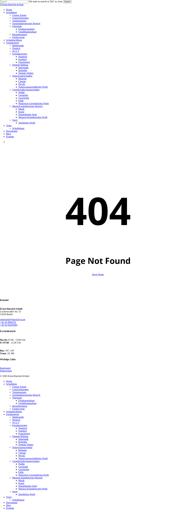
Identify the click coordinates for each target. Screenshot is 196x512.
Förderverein (18, 409)
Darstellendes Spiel (27, 486)
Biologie (22, 450)
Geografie (23, 466)
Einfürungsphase (26, 400)
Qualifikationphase (27, 403)
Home (9, 381)
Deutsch (16, 420)
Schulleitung (18, 500)
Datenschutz (6, 371)
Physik (21, 455)
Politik (21, 464)
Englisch (22, 431)
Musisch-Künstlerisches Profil (32, 488)
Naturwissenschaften (22, 447)
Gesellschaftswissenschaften (26, 461)
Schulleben (11, 384)
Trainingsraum (19, 392)
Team (8, 497)
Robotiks (22, 442)
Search (67, 1)
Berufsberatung (19, 406)
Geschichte (23, 469)
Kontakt (10, 508)
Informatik (23, 439)
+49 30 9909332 (8, 322)
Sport (14, 491)
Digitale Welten (25, 444)
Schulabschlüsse (14, 411)
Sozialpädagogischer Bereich (26, 395)
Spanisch (22, 428)
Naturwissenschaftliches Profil (33, 458)
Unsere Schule (19, 386)
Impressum (5, 368)
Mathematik (18, 417)
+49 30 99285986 (8, 325)
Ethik (21, 472)
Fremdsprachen (19, 425)
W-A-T (15, 422)
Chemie (22, 453)
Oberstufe (17, 397)
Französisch (24, 433)
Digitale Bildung (20, 436)
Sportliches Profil (26, 494)
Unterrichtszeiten (20, 389)
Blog (8, 505)
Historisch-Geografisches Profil (33, 475)
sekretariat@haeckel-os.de (12, 319)
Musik (21, 480)
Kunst (21, 483)
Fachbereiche (12, 414)
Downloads (11, 502)
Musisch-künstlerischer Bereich (27, 477)
